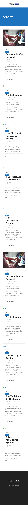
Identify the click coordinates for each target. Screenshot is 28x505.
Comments (10, 61)
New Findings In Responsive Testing (14, 136)
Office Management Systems (12, 220)
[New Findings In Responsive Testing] (5, 124)
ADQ (10, 59)
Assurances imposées (14, 488)
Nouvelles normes (14, 485)
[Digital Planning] (5, 86)
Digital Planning (14, 95)
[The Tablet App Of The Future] (5, 168)
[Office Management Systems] (5, 209)
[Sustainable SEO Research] (14, 37)
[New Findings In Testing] (5, 346)
